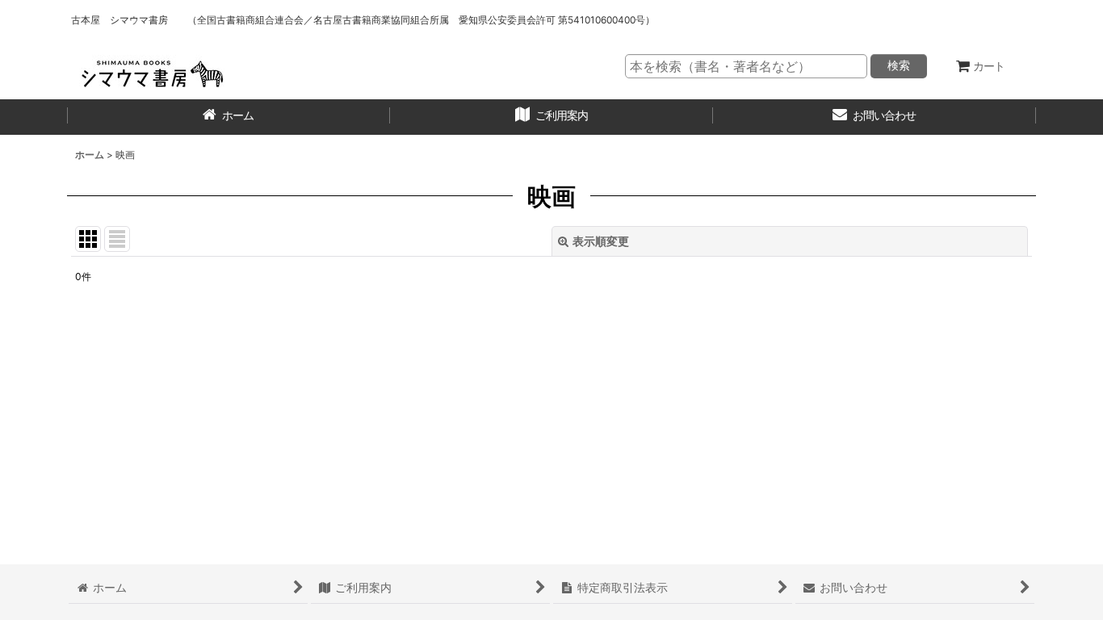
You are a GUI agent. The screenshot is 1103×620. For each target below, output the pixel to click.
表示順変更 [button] (600, 241)
